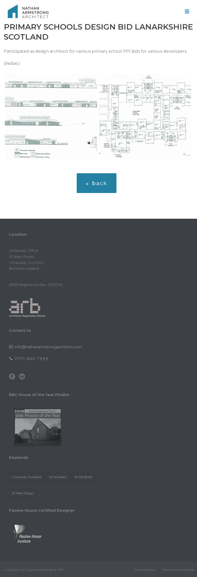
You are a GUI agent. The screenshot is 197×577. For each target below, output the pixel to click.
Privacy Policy (145, 570)
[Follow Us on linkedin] (22, 376)
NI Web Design (23, 493)
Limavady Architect (26, 477)
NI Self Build (83, 477)
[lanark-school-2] (145, 117)
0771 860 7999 (30, 358)
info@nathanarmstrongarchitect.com (48, 347)
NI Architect (58, 477)
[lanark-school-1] (51, 117)
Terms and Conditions (178, 570)
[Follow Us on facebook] (12, 376)
